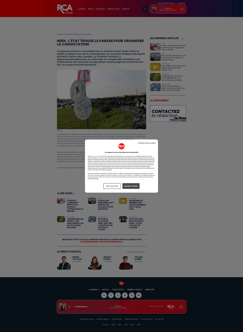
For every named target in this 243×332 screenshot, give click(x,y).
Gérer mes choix (112, 186)
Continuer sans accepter (147, 143)
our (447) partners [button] (96, 156)
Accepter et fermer (131, 186)
